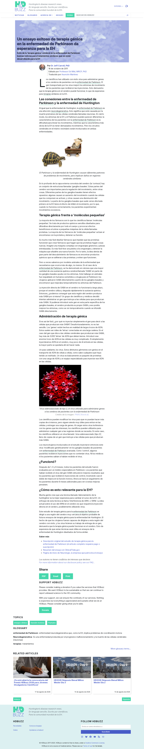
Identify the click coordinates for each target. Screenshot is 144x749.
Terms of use (87, 746)
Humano (52, 623)
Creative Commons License (94, 743)
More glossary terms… (121, 649)
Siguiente (126, 699)
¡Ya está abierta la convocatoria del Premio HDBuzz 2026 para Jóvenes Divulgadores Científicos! (31, 682)
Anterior (17, 699)
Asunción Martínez (70, 74)
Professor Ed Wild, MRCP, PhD (73, 71)
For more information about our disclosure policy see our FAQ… (67, 562)
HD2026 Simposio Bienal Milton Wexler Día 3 (69, 681)
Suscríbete (106, 732)
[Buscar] (127, 15)
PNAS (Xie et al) (82, 414)
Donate (45, 610)
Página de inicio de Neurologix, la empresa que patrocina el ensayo (73, 553)
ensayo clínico (20, 623)
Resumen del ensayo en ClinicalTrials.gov (61, 550)
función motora (37, 623)
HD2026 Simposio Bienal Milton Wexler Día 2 (109, 681)
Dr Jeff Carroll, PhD (60, 65)
